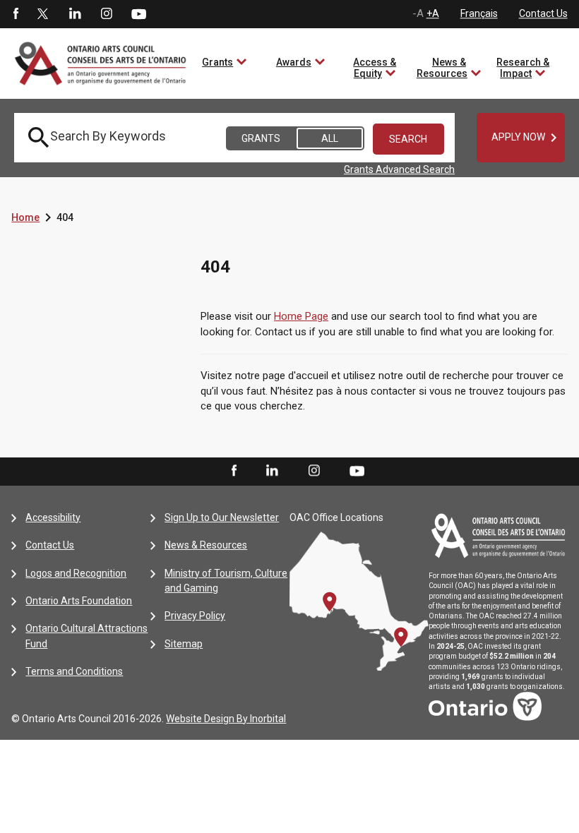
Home (25, 217)
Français (479, 13)
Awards (293, 62)
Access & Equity (374, 67)
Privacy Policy (195, 615)
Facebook (14, 14)
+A (432, 13)
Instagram (107, 14)
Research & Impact (522, 67)
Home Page (301, 316)
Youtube (138, 13)
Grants (217, 62)
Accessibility (52, 517)
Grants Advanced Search (399, 169)
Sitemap (184, 643)
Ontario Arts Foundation (78, 600)
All (329, 138)
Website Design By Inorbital (226, 718)
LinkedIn (75, 14)
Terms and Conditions (74, 671)
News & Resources (442, 67)
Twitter (43, 14)
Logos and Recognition (75, 573)
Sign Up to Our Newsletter (222, 517)
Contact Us (543, 13)
